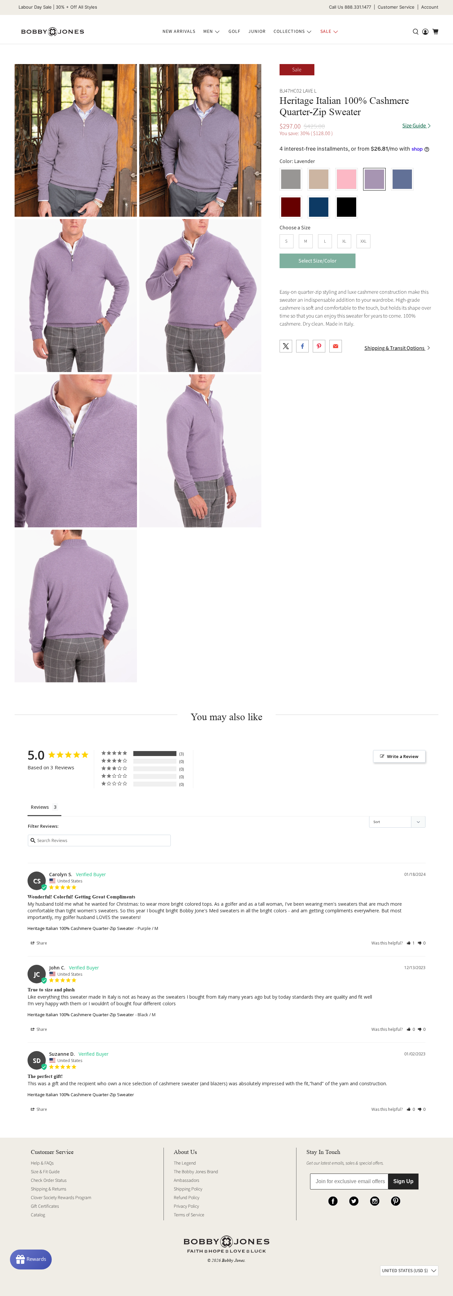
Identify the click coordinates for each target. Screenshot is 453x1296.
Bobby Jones (233, 1260)
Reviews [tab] (40, 807)
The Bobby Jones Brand (196, 1172)
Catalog (38, 1215)
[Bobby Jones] (53, 31)
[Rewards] (31, 1259)
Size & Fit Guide (45, 1172)
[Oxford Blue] (402, 179)
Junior (257, 31)
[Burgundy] (291, 207)
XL (344, 241)
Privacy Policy (186, 1206)
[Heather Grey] (291, 179)
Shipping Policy (188, 1189)
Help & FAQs (42, 1163)
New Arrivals (178, 31)
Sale (325, 31)
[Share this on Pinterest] (319, 346)
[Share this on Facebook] (302, 346)
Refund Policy (186, 1197)
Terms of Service (189, 1215)
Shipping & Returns (48, 1189)
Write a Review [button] (403, 756)
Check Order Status (49, 1180)
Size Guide (414, 125)
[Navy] (318, 207)
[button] (411, 943)
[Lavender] (374, 179)
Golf (234, 31)
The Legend (185, 1163)
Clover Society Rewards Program (61, 1197)
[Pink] (346, 179)
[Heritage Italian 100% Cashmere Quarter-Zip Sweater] (76, 140)
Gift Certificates (45, 1206)
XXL (363, 241)
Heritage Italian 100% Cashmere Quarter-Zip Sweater (81, 928)
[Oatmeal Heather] (318, 179)
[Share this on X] (286, 346)
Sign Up (403, 1181)
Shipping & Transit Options (394, 348)
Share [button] (41, 943)
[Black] (346, 207)
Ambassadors (186, 1180)
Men (208, 31)
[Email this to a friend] (335, 346)
